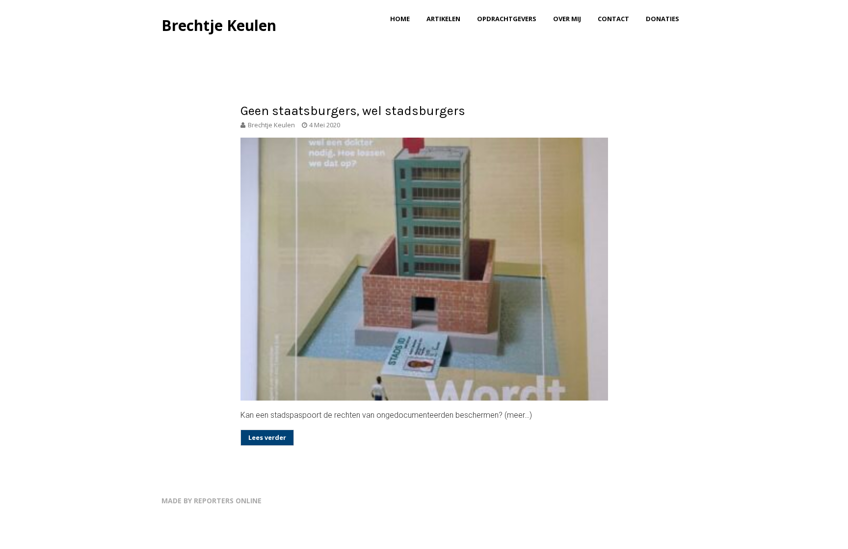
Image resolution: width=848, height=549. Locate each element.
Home (400, 18)
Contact (613, 18)
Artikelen (443, 18)
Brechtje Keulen (218, 25)
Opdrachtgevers (506, 18)
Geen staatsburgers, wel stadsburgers (352, 110)
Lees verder (267, 437)
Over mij (567, 18)
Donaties (662, 18)
